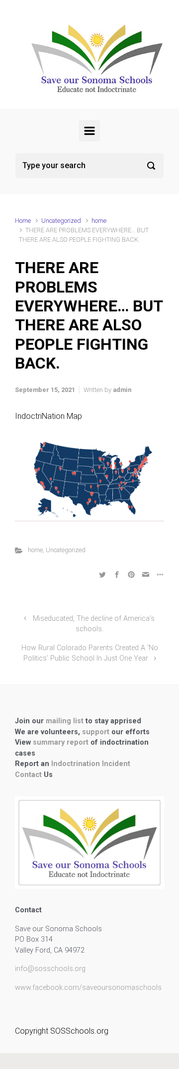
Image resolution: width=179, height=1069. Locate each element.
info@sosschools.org (50, 969)
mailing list (66, 721)
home (98, 220)
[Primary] (89, 130)
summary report (61, 742)
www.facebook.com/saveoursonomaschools (88, 987)
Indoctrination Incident (90, 764)
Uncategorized (61, 220)
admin (122, 389)
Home (23, 220)
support (96, 732)
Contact (29, 775)
